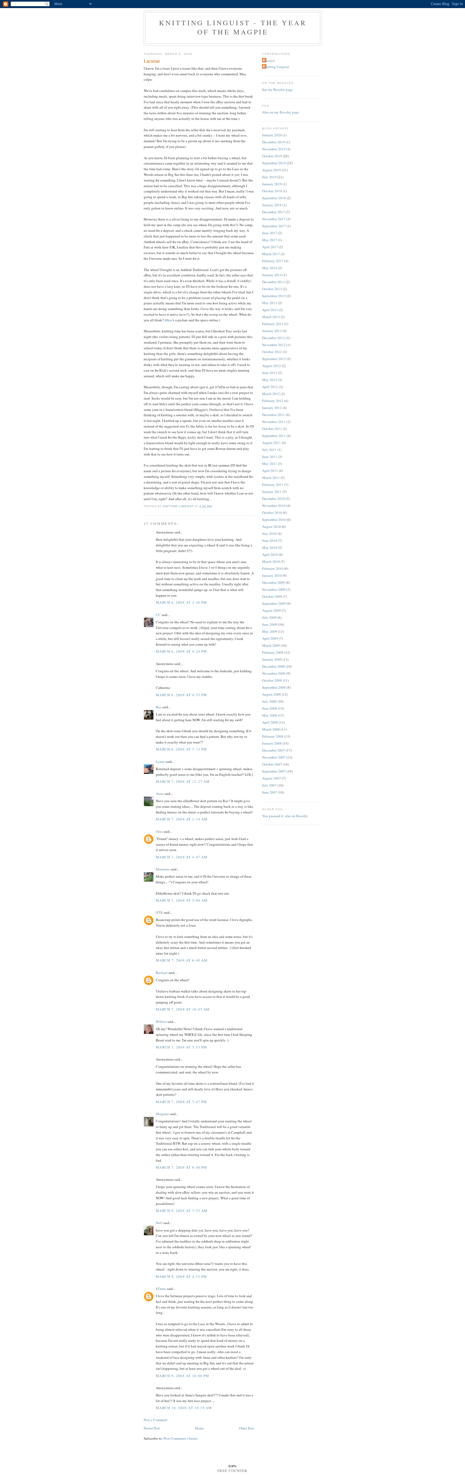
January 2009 (272, 659)
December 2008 (273, 666)
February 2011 (272, 484)
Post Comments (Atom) (180, 1438)
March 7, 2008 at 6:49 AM (181, 960)
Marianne (163, 869)
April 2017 (270, 246)
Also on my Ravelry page (280, 112)
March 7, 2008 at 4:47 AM (181, 857)
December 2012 (273, 337)
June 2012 (269, 372)
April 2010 (270, 554)
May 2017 (269, 239)
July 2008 (269, 701)
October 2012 (272, 351)
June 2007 (269, 792)
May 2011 (269, 463)
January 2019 (272, 184)
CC (158, 614)
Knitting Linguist (276, 66)
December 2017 (273, 211)
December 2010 (273, 498)
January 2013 (272, 330)
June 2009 (269, 624)
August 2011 (271, 442)
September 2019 (274, 163)
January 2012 (272, 407)
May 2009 (269, 631)
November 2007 (274, 757)
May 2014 (269, 267)
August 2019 (271, 170)
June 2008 (269, 708)
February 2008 (272, 736)
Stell (159, 1222)
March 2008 (271, 729)
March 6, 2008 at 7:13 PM (181, 749)
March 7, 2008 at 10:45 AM (183, 1009)
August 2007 (271, 778)
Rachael (162, 972)
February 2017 (272, 260)
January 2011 (272, 491)
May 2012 (269, 379)
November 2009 (274, 589)
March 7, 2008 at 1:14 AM (181, 819)
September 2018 (274, 197)
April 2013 (270, 309)
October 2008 (272, 680)
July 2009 (269, 617)
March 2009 (271, 645)
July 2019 (269, 177)
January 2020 (272, 135)
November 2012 (274, 344)
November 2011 (274, 421)
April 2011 (270, 470)
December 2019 (273, 142)
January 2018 (272, 204)
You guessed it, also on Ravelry (285, 815)
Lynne (160, 761)
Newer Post (152, 1428)
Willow (161, 1021)
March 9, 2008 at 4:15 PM (181, 1276)
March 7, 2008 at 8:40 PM (181, 1167)
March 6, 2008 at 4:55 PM (181, 694)
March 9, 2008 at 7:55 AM (181, 1210)
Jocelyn (269, 60)
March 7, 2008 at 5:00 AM (181, 900)
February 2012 (272, 400)
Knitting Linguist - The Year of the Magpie (233, 27)
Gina (159, 831)
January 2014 (272, 274)
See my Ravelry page (277, 89)
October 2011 (272, 428)
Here (169, 320)
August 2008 (271, 694)
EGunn (161, 1288)
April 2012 (270, 386)
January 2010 (272, 575)
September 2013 (274, 295)
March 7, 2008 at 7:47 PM (181, 1101)
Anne (160, 793)
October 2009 (272, 596)
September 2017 (274, 225)
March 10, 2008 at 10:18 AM (184, 1407)
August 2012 (271, 365)
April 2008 (270, 722)
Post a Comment (155, 1419)
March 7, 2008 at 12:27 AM (183, 781)
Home (199, 1428)
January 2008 (272, 743)
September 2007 (274, 771)
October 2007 (272, 764)
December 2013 (273, 281)
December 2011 (273, 414)
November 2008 (274, 673)
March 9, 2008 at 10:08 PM (182, 1375)
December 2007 (273, 750)
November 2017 (274, 218)
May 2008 (269, 715)
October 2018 (272, 190)
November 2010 (274, 505)
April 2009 (270, 638)
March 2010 (271, 561)
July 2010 (269, 533)
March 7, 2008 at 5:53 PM (181, 1047)
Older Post (246, 1428)
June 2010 (269, 540)
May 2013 (269, 302)
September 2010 (274, 519)
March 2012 (271, 393)
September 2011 (274, 435)
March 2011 (271, 477)
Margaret (162, 1113)
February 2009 (272, 652)
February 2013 (272, 323)
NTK (159, 912)
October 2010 (272, 512)
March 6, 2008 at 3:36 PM (181, 602)
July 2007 (269, 785)
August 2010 (271, 526)
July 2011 (269, 449)
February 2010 (272, 568)
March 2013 (271, 316)
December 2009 (273, 582)
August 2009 (271, 610)
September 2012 (274, 358)
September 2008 (274, 687)
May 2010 (269, 547)
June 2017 (269, 232)
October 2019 (272, 156)
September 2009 (274, 603)
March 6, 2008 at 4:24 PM (181, 651)
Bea (158, 707)
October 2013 (272, 288)
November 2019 (274, 149)
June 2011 (269, 456)
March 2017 (271, 253)
